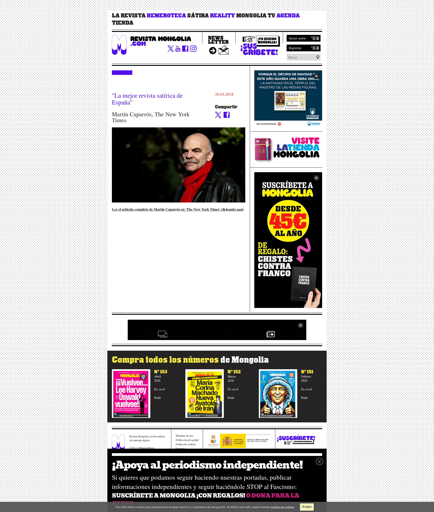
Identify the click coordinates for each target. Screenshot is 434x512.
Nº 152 (234, 372)
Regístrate (295, 48)
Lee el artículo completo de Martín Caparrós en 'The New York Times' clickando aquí (177, 209)
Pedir (157, 397)
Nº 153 (160, 372)
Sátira (198, 15)
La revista (129, 15)
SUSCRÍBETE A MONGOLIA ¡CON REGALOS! (178, 495)
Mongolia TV (255, 15)
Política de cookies (186, 444)
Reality (222, 15)
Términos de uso (184, 435)
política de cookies (282, 507)
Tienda (122, 22)
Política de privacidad (187, 440)
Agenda (288, 15)
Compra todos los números (190, 359)
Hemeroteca (166, 15)
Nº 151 (307, 372)
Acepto (306, 506)
